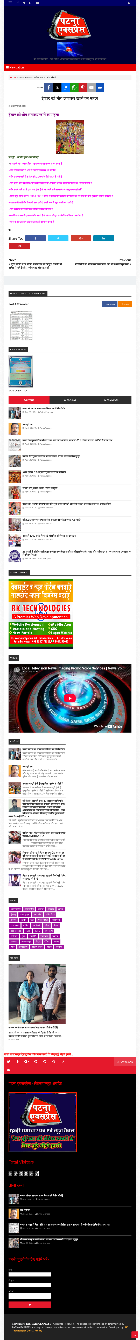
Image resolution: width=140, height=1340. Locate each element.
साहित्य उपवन (37, 946)
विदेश (38, 941)
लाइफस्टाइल (26, 941)
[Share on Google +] (81, 238)
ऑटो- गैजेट (50, 914)
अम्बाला (51, 909)
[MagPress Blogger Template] (70, 24)
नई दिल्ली (36, 925)
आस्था (60, 909)
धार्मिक (26, 925)
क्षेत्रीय (23, 919)
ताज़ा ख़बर (15, 925)
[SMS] (65, 87)
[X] (57, 87)
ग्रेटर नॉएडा (43, 919)
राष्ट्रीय (55, 936)
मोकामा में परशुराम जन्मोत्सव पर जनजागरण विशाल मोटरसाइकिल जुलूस (51, 456)
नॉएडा (47, 925)
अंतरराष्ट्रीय (15, 909)
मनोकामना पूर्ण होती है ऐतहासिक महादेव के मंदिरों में (43, 783)
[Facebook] (48, 87)
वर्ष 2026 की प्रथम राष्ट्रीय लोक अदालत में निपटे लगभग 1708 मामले (51, 519)
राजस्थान (44, 936)
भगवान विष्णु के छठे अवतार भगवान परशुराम (40, 487)
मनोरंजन (14, 936)
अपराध (41, 909)
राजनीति (33, 936)
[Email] (91, 87)
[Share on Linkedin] (103, 238)
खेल (32, 919)
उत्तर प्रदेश (24, 914)
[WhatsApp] (74, 87)
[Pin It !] (19, 246)
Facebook (110, 303)
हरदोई (49, 946)
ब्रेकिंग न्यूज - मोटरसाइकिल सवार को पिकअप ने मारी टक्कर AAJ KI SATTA (44, 834)
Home (13, 77)
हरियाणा (59, 946)
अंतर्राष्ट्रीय (29, 909)
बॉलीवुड (37, 930)
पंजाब (56, 925)
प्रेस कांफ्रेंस (16, 930)
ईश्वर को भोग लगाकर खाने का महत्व (70, 98)
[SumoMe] (100, 87)
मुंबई (23, 936)
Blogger (125, 303)
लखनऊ (14, 941)
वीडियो (47, 941)
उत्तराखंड (37, 914)
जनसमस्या (56, 919)
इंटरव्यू (13, 914)
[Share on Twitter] (58, 238)
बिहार (28, 930)
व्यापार (56, 941)
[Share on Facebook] (35, 238)
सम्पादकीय (23, 946)
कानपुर (13, 919)
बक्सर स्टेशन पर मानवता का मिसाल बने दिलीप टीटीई (44, 408)
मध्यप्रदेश (49, 930)
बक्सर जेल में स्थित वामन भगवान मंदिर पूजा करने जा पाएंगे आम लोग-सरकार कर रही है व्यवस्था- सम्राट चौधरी (67, 503)
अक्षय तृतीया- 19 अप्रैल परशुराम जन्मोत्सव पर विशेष (44, 472)
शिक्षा (13, 946)
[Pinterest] (83, 87)
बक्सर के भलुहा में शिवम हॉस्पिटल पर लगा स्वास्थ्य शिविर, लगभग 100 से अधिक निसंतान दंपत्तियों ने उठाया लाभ (67, 440)
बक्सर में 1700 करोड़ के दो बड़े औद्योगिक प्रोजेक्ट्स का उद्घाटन (49, 535)
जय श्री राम (27, 424)
